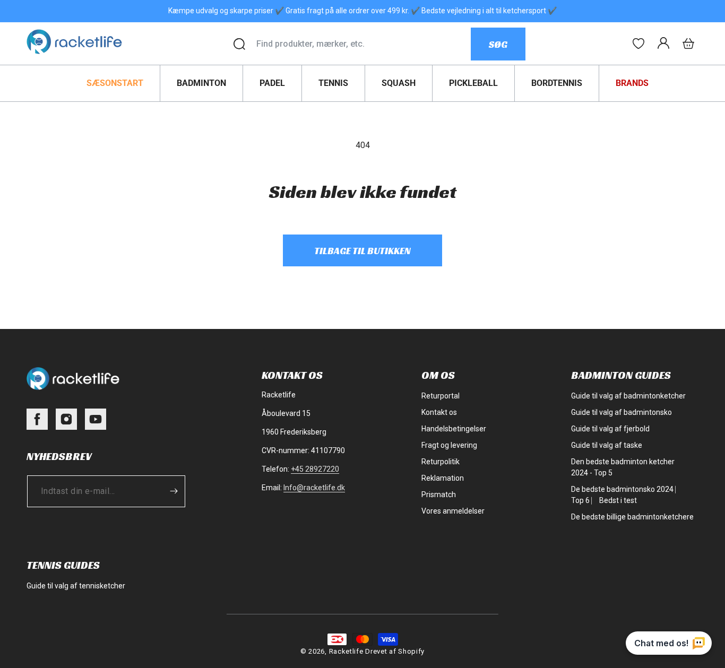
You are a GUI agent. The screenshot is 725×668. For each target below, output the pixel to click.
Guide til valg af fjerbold (610, 428)
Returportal (440, 396)
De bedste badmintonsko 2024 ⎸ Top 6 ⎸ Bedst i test (626, 495)
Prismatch (438, 494)
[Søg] (239, 44)
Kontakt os (439, 412)
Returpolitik (440, 461)
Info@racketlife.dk (314, 487)
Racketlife (346, 651)
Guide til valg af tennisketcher (76, 586)
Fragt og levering (449, 445)
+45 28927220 (315, 469)
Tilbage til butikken (362, 251)
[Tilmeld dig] (173, 491)
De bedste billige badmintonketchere (632, 517)
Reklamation (442, 478)
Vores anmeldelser (453, 511)
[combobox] (363, 44)
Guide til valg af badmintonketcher (628, 396)
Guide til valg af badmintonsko (621, 412)
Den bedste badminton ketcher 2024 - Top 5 (623, 467)
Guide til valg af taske (606, 445)
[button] (688, 43)
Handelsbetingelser (453, 428)
